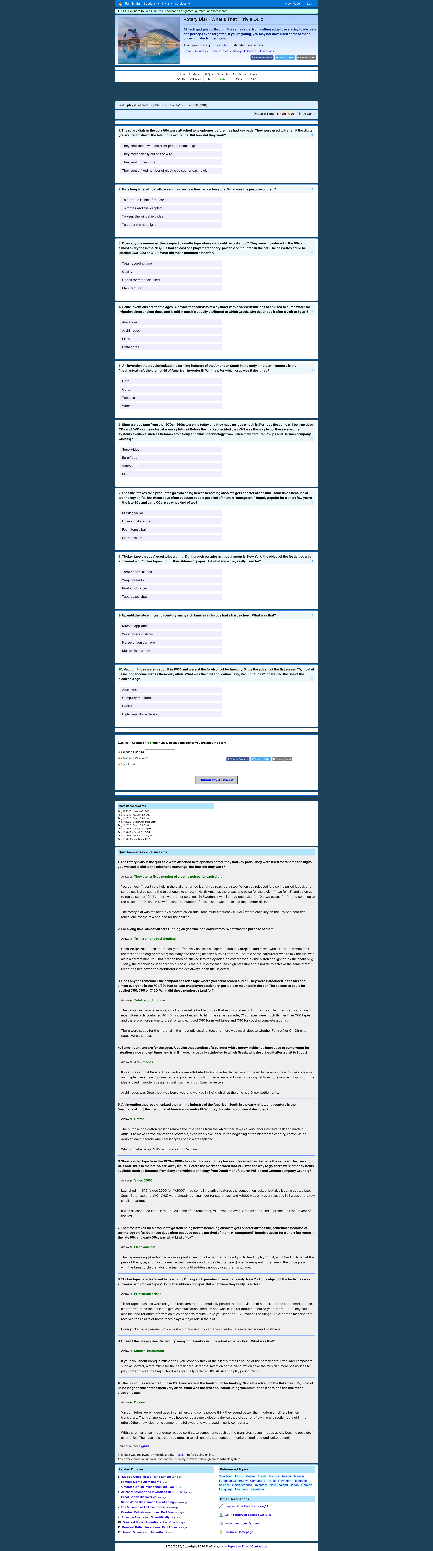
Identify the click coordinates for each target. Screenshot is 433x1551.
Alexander (129, 322)
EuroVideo (129, 458)
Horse (272, 1480)
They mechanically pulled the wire (147, 154)
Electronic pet (132, 538)
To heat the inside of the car (143, 200)
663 (253, 78)
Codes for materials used (141, 280)
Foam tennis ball (134, 530)
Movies (250, 1476)
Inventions (258, 1489)
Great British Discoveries (139, 1497)
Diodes (127, 706)
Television (226, 1476)
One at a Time (264, 113)
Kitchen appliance (135, 626)
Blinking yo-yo (132, 513)
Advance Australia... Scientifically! (146, 1517)
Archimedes (131, 330)
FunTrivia (239, 1532)
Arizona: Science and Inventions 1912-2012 (152, 1492)
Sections (150, 3)
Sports (262, 1476)
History (274, 1476)
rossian (181, 1454)
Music (239, 1476)
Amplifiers (129, 689)
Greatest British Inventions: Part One (149, 1522)
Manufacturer (132, 288)
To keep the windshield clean (143, 216)
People (286, 1476)
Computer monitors (136, 698)
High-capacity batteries (139, 714)
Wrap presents (133, 580)
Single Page (285, 113)
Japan (294, 1485)
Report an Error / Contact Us (247, 1546)
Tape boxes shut (134, 597)
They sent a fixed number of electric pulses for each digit (164, 170)
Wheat (127, 406)
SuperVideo (131, 449)
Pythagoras (130, 347)
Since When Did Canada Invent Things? (149, 1502)
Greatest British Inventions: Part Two (147, 1487)
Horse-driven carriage (138, 642)
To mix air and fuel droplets (142, 208)
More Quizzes (242, 1523)
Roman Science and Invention (143, 1532)
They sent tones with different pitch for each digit (159, 146)
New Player (293, 3)
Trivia (166, 3)
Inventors (261, 1485)
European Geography (233, 1480)
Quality (127, 272)
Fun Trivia (131, 4)
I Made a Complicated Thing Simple (146, 1476)
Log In (311, 3)
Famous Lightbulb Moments (141, 1481)
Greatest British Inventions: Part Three (149, 1527)
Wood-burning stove (137, 634)
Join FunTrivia (154, 11)
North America (242, 1485)
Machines (241, 1489)
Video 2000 (131, 466)
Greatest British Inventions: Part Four (147, 1512)
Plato (126, 339)
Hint (312, 134)
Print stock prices (135, 588)
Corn (125, 381)
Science (298, 1476)
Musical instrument (136, 651)
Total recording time (137, 263)
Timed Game (306, 113)
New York (284, 1480)
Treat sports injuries (137, 572)
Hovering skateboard (138, 521)
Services (181, 3)
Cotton (127, 389)
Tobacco (128, 398)
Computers (257, 1480)
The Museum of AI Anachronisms (144, 1507)
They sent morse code (138, 162)
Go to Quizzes (248, 1514)
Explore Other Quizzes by (248, 1506)
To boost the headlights (139, 225)
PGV (125, 474)
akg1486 (224, 45)
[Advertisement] (216, 91)
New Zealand (279, 1485)
